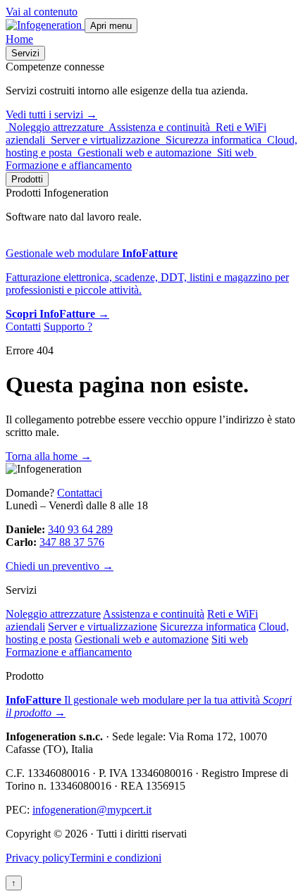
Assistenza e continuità (153, 614)
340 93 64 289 (80, 529)
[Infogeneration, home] (45, 25)
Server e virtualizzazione (102, 627)
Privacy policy (38, 858)
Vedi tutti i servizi (51, 114)
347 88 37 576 (71, 542)
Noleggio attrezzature (53, 614)
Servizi (25, 53)
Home (19, 39)
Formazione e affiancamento (69, 652)
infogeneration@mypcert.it (92, 810)
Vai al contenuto (42, 12)
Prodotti (27, 179)
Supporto (68, 326)
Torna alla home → (49, 456)
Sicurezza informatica (208, 627)
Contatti (23, 326)
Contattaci (79, 493)
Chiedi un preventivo (59, 566)
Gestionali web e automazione (142, 639)
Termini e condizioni (115, 858)
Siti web (229, 639)
